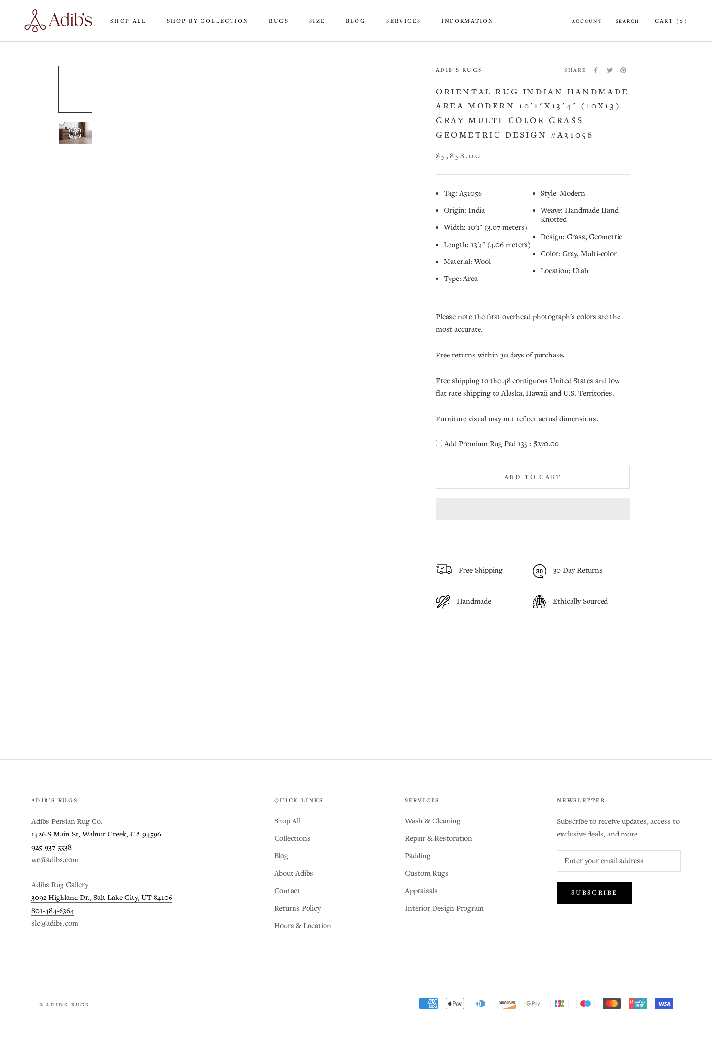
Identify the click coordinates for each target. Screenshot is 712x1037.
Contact (287, 891)
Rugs (279, 21)
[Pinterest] (623, 70)
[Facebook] (596, 70)
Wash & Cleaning (433, 821)
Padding (418, 856)
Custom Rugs (427, 873)
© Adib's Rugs (64, 1005)
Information (467, 21)
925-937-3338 (51, 847)
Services (403, 21)
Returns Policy (297, 908)
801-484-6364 (52, 910)
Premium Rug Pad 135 (494, 444)
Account (587, 21)
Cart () (671, 21)
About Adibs (293, 873)
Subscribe (594, 893)
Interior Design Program (444, 908)
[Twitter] (610, 70)
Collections (292, 838)
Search (627, 21)
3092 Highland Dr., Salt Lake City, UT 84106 (101, 897)
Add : (501, 444)
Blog (356, 21)
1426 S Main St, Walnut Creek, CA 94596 (96, 834)
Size (317, 21)
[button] (533, 509)
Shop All (128, 21)
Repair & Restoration (438, 838)
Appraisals (421, 891)
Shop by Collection (207, 21)
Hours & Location (302, 925)
